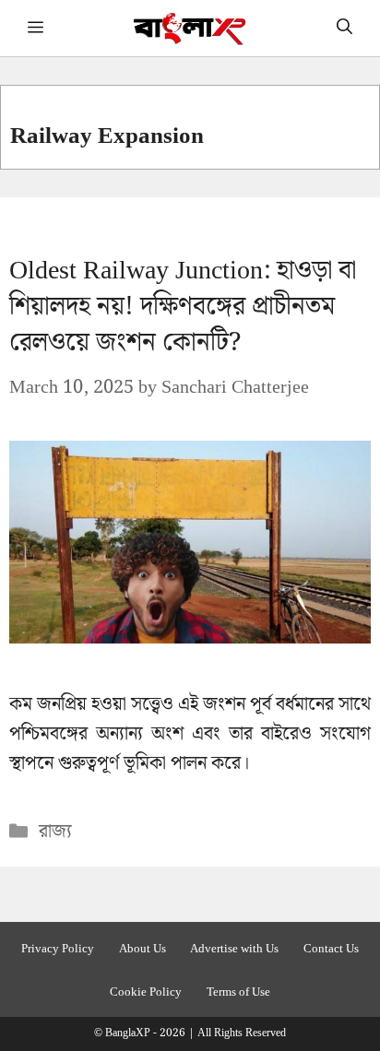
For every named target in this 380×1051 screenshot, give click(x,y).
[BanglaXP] (190, 28)
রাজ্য (55, 831)
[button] (344, 28)
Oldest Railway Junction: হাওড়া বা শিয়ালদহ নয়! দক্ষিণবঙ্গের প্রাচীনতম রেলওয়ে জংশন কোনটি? (182, 306)
